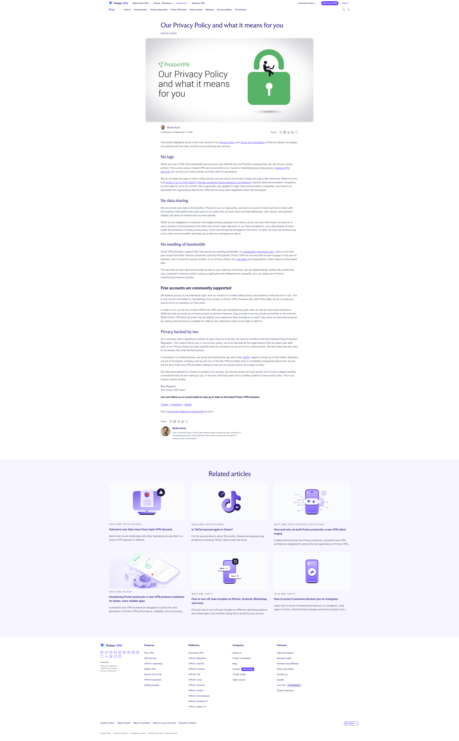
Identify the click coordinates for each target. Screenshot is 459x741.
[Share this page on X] (280, 132)
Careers (236, 669)
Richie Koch (173, 127)
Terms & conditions (120, 733)
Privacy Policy (227, 142)
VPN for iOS (194, 674)
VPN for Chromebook (199, 696)
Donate (280, 680)
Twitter (165, 404)
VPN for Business (152, 680)
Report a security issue (164, 723)
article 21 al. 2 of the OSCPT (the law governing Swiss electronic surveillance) (208, 182)
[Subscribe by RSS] (343, 9)
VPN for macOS (196, 663)
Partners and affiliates (287, 663)
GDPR (246, 357)
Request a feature (187, 723)
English (351, 723)
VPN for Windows (197, 658)
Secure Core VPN (153, 674)
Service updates (224, 9)
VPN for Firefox (195, 690)
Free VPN (149, 653)
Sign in (345, 3)
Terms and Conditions (252, 142)
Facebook (176, 404)
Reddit (187, 404)
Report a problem (141, 723)
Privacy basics (140, 9)
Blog (234, 663)
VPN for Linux (195, 680)
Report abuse (123, 723)
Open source (238, 680)
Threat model (239, 674)
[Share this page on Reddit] (284, 132)
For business (240, 9)
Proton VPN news (178, 9)
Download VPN (195, 653)
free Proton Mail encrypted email (185, 411)
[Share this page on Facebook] (288, 132)
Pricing (156, 3)
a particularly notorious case (258, 251)
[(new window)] (101, 652)
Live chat (281, 685)
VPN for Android (196, 669)
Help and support (285, 653)
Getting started (151, 685)
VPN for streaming (153, 663)
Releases (210, 9)
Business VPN (198, 3)
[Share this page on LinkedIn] (292, 132)
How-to (127, 9)
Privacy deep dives (158, 9)
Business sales (284, 658)
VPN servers (150, 658)
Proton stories (196, 9)
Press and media (285, 669)
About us (236, 653)
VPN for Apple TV (197, 706)
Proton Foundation (241, 658)
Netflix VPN (150, 669)
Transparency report (138, 733)
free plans (241, 259)
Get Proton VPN (330, 3)
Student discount (285, 690)
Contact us (282, 674)
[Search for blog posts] (348, 9)
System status (107, 723)
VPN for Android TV (198, 701)
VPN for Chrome (196, 685)
